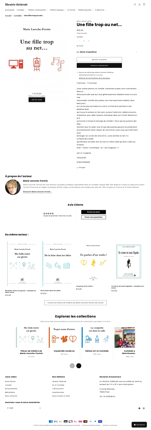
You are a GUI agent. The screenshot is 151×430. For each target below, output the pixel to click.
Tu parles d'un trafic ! (84, 286)
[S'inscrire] (39, 408)
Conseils (8, 385)
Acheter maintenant (99, 65)
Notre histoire (10, 381)
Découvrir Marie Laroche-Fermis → (37, 192)
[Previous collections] (72, 365)
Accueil (8, 15)
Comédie (18, 15)
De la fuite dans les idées (51, 291)
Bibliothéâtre (10, 392)
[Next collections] (78, 365)
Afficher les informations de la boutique (94, 78)
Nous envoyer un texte (61, 396)
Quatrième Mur (58, 392)
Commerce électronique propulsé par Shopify (65, 425)
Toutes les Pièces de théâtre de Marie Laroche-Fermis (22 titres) (75, 303)
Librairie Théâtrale (59, 381)
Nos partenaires (11, 389)
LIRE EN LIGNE (37, 100)
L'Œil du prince (57, 389)
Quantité (80, 37)
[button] (21, 10)
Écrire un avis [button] (93, 212)
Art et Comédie (58, 385)
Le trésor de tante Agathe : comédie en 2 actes (127, 287)
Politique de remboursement (91, 425)
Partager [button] (82, 167)
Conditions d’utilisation (110, 425)
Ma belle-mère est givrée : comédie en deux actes (20, 291)
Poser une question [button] (93, 217)
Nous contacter (11, 396)
